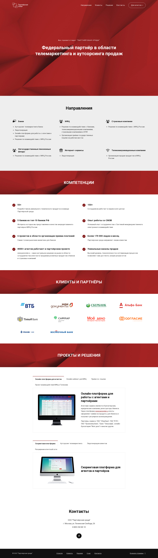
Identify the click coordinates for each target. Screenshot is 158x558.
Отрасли (59, 553)
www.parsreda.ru (101, 411)
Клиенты (98, 5)
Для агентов (137, 5)
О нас (89, 553)
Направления (86, 5)
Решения (109, 5)
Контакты (120, 5)
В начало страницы (138, 553)
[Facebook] (79, 535)
